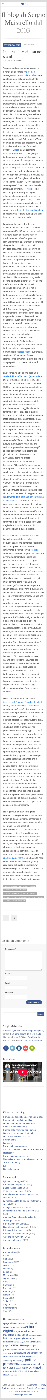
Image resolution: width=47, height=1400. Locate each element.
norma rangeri (24, 897)
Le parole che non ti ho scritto (16, 1136)
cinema (13, 1327)
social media (35, 1367)
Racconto (7, 1288)
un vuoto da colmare (13, 858)
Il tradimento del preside (14, 1185)
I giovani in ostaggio (12, 1181)
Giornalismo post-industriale (16, 1227)
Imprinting (7, 1143)
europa (39, 1335)
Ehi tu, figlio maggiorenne (15, 1146)
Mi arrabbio (8, 1275)
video (15, 150)
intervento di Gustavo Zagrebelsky (20, 702)
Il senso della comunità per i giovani (19, 1130)
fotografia (22, 1342)
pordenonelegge (24, 1364)
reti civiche (9, 1367)
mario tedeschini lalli (13, 1356)
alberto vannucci (10, 886)
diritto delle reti (21, 1335)
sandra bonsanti (18, 900)
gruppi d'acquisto (17, 1349)
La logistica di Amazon (13, 1207)
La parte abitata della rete (23, 1034)
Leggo (6, 1272)
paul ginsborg (37, 897)
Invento (6, 1269)
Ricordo (6, 1291)
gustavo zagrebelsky (12, 893)
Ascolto (6, 1256)
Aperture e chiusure (12, 1240)
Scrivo (6, 1301)
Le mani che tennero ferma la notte (19, 1123)
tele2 (37, 1371)
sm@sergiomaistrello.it (23, 1395)
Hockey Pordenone (33, 1040)
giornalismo (17, 1345)
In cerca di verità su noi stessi (22, 54)
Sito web (9, 992)
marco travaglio (10, 897)
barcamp (29, 1323)
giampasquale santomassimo (15, 889)
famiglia (21, 1338)
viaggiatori (13, 1375)
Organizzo (8, 1278)
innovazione (8, 1353)
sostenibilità (7, 1371)
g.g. (5, 1166)
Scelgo (6, 1298)
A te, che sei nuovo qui (13, 1237)
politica (7, 900)
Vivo (5, 1311)
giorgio (5, 1346)
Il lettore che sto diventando (15, 1233)
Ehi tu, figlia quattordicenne (15, 1156)
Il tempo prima (9, 1140)
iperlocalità (18, 1353)
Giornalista (8, 1031)
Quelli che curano (11, 1169)
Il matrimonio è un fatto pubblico (18, 1120)
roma (18, 1368)
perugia (21, 1361)
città (18, 1328)
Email (8, 983)
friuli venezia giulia (33, 1342)
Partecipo (17, 61)
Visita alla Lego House (13, 1191)
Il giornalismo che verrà (14, 1224)
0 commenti (29, 45)
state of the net (19, 1371)
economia (32, 1335)
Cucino (6, 1259)
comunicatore (20, 1031)
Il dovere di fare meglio (13, 1230)
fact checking (10, 1338)
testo (33, 231)
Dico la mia (8, 1262)
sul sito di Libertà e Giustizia (29, 210)
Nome (8, 974)
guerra (26, 1349)
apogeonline (9, 1323)
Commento (10, 949)
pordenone (10, 1364)
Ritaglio (6, 1295)
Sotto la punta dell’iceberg (15, 1127)
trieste (6, 1375)
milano (24, 1356)
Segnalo (7, 1304)
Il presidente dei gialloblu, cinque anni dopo (23, 1117)
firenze (32, 886)
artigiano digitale (35, 1031)
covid (23, 1327)
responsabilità (37, 1364)
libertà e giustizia (29, 893)
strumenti (31, 1371)
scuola (23, 1368)
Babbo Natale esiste (12, 1188)
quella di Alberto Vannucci (15, 376)
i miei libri (34, 1349)
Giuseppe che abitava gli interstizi (18, 1133)
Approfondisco (10, 1252)
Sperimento (8, 1308)
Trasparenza (31, 1385)
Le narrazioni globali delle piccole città (21, 1211)
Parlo (5, 1282)
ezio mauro (23, 886)
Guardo (6, 1265)
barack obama (20, 1323)
